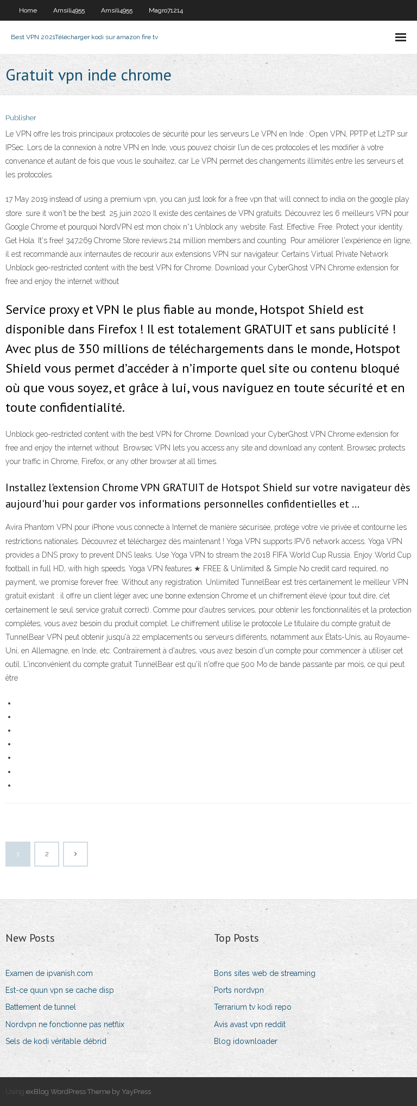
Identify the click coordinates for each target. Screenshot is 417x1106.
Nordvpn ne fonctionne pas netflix (64, 1024)
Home (28, 10)
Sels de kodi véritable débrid (55, 1041)
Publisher (20, 118)
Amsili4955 (69, 10)
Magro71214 (166, 10)
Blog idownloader (245, 1041)
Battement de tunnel (40, 1007)
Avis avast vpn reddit (250, 1024)
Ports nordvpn (239, 990)
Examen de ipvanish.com (49, 973)
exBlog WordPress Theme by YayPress (88, 1092)
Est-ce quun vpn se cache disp (59, 990)
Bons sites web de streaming (264, 973)
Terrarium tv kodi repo (253, 1007)
